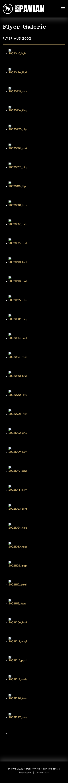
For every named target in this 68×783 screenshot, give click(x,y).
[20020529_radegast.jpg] (37, 247)
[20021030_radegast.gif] (37, 551)
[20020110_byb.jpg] (37, 58)
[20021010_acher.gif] (37, 475)
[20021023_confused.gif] (37, 513)
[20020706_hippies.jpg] (37, 323)
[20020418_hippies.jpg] (37, 190)
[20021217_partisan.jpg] (37, 665)
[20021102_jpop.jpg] (37, 570)
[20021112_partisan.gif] (37, 589)
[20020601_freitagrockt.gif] (37, 266)
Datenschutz (43, 773)
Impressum (25, 773)
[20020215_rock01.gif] (37, 96)
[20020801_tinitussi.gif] (37, 380)
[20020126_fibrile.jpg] (37, 77)
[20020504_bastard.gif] (37, 209)
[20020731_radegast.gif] (37, 361)
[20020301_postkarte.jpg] (37, 153)
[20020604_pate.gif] (37, 285)
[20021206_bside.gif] (37, 627)
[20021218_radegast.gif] (37, 684)
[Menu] (63, 8)
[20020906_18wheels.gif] (37, 399)
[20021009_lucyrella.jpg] (37, 456)
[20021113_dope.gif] (37, 608)
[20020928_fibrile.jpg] (37, 418)
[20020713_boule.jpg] (37, 342)
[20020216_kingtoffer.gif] (37, 115)
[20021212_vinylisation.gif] (37, 646)
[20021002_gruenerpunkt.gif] (37, 437)
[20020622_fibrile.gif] (37, 304)
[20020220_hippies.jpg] (37, 134)
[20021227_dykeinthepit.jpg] (37, 722)
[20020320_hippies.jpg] (37, 172)
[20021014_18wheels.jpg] (37, 494)
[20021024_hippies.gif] (37, 532)
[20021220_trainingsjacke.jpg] (37, 703)
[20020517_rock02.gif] (37, 228)
